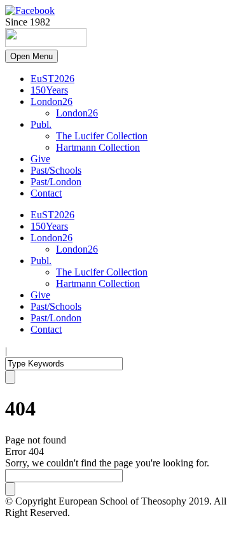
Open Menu (31, 56)
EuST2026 (52, 78)
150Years (49, 90)
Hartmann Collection (98, 147)
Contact (46, 193)
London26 (51, 101)
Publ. (41, 124)
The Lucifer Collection (102, 135)
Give (40, 158)
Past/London (56, 181)
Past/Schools (56, 170)
